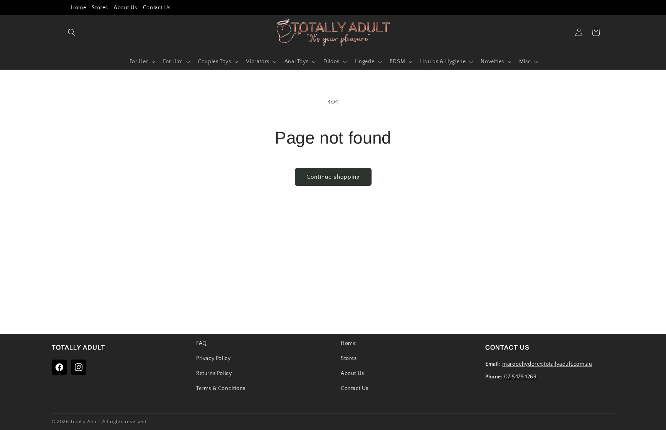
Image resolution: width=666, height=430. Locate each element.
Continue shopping (333, 177)
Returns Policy (214, 373)
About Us (125, 8)
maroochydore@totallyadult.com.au (547, 364)
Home (78, 8)
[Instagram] (78, 367)
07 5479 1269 (520, 377)
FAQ (201, 343)
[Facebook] (59, 367)
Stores (100, 8)
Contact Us (157, 8)
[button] (71, 32)
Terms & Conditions (221, 388)
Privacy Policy (213, 358)
